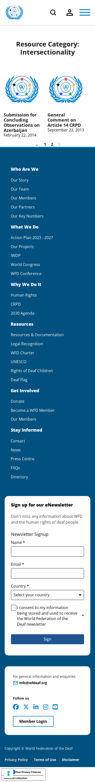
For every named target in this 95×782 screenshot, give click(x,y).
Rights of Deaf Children (32, 370)
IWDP (16, 255)
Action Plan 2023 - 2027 (32, 237)
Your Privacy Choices (28, 771)
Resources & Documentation (37, 335)
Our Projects (22, 246)
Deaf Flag (19, 380)
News (16, 450)
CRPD (16, 304)
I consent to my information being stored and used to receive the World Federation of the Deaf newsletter (50, 616)
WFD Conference (26, 273)
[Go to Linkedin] (35, 707)
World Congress (25, 264)
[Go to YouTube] (55, 707)
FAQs (15, 468)
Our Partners (23, 207)
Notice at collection (15, 778)
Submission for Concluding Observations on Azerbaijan (22, 122)
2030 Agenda (22, 313)
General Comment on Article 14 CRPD (64, 120)
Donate (17, 401)
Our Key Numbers (27, 216)
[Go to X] (26, 707)
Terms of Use (45, 759)
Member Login (33, 721)
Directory (19, 477)
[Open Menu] (84, 12)
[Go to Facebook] (16, 707)
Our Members (23, 198)
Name (18, 542)
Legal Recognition (27, 344)
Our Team (20, 189)
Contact (18, 441)
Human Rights (24, 295)
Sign (47, 639)
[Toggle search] (53, 12)
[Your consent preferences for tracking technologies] (8, 773)
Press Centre (22, 459)
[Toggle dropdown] (70, 12)
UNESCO (18, 361)
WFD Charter (22, 353)
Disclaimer (70, 759)
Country (20, 586)
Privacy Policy (16, 759)
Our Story (19, 180)
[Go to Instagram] (45, 707)
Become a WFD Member (33, 410)
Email (17, 564)
